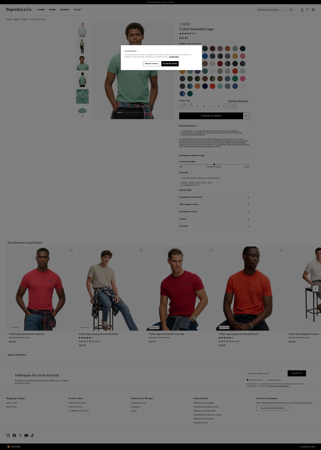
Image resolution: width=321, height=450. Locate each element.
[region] (161, 57)
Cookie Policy (174, 57)
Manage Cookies (151, 64)
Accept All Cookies (170, 64)
